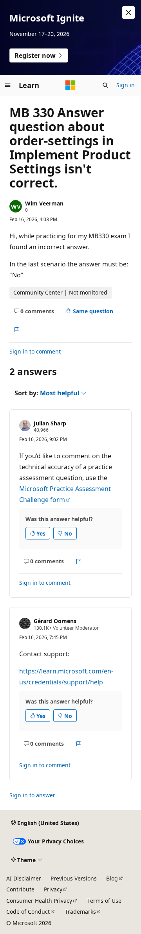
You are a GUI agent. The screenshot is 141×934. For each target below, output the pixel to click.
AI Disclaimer (23, 878)
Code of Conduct (28, 911)
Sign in (125, 85)
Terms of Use (104, 900)
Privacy (53, 889)
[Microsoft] (70, 85)
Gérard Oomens (55, 621)
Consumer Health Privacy (39, 900)
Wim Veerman (44, 203)
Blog (112, 878)
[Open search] (105, 85)
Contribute (20, 889)
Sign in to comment (35, 351)
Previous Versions (74, 878)
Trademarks (80, 911)
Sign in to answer (32, 795)
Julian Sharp (50, 423)
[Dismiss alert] (128, 12)
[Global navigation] (8, 85)
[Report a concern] (16, 329)
